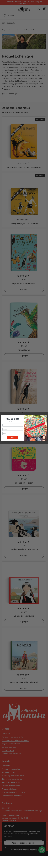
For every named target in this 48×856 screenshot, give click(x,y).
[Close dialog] (45, 417)
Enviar (12, 437)
